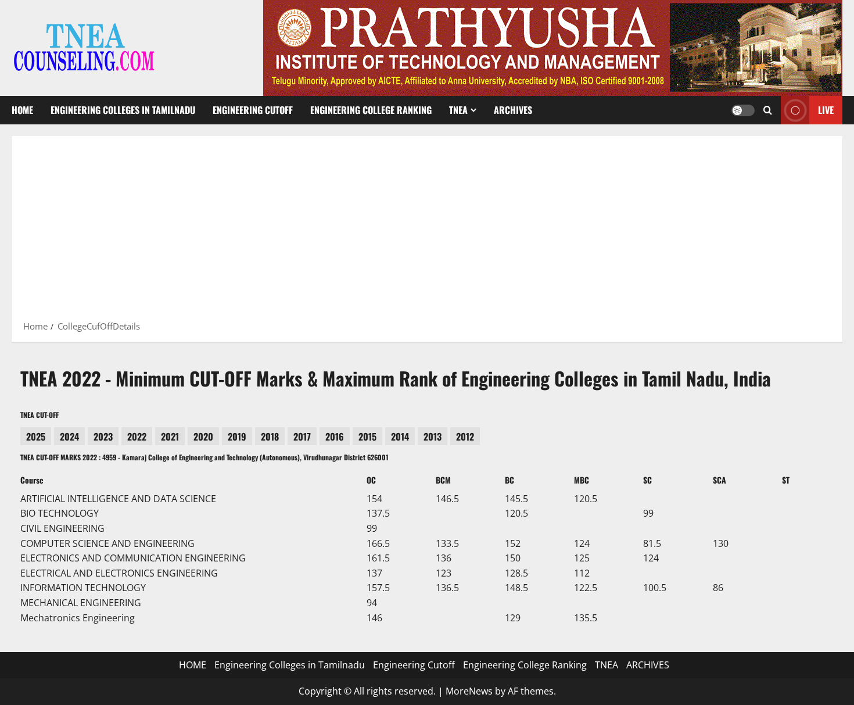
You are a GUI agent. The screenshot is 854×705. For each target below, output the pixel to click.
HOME (22, 110)
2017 (302, 436)
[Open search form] (767, 110)
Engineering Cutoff (253, 110)
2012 (465, 436)
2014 (400, 436)
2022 (136, 436)
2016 (334, 436)
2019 (237, 436)
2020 (203, 436)
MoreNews (469, 691)
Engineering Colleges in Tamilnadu (123, 110)
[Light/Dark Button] (743, 110)
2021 (170, 436)
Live (826, 110)
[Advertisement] (427, 232)
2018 (270, 436)
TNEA (458, 110)
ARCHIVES (513, 110)
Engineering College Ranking (371, 110)
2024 (69, 436)
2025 (35, 436)
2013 (433, 436)
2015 (367, 436)
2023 (103, 436)
